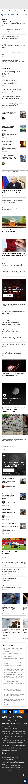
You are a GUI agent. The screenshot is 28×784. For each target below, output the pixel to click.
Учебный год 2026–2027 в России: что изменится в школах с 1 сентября (14, 673)
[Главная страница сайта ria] (9, 14)
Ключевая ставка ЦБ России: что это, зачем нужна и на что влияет (14, 680)
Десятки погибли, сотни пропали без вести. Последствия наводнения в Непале (14, 410)
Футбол (3, 605)
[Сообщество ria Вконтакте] (16, 711)
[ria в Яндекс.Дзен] (10, 711)
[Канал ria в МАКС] (4, 711)
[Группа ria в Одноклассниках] (21, 711)
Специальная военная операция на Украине (11, 630)
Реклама (13, 723)
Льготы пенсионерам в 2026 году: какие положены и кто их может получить (13, 691)
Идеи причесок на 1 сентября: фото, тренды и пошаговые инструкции (14, 677)
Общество (11, 721)
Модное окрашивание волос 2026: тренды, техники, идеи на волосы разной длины (13, 655)
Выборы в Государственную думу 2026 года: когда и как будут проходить (13, 650)
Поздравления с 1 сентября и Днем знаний (13, 662)
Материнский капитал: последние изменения (13, 703)
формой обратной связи (8, 770)
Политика (4, 721)
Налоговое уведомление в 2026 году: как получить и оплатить (14, 659)
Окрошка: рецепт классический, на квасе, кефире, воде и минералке (13, 669)
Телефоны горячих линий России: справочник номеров (13, 666)
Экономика (18, 721)
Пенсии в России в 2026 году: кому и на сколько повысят (14, 684)
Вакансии (4, 730)
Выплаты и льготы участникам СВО (13, 687)
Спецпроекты (5, 723)
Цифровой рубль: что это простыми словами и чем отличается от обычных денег (14, 696)
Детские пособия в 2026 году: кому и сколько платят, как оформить (14, 699)
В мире (24, 721)
